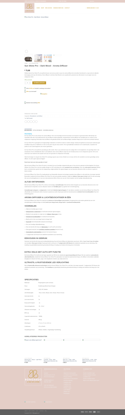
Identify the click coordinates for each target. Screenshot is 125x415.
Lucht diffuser (39, 116)
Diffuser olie (67, 391)
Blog (37, 410)
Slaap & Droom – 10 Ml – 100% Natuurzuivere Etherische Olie (89, 360)
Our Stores (32, 410)
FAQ (46, 410)
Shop (42, 7)
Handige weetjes (58, 7)
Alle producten (33, 63)
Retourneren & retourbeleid (71, 378)
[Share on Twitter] (28, 121)
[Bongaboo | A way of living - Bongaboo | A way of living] (29, 8)
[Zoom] (26, 51)
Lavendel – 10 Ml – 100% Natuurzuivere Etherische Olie (50, 360)
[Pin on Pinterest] (33, 121)
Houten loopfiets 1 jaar (89, 373)
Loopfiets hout (67, 386)
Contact (67, 7)
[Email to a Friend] (31, 121)
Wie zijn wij (48, 7)
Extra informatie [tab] (37, 130)
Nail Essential (29, 118)
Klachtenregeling (68, 380)
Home (38, 7)
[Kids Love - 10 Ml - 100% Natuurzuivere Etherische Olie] (72, 348)
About (26, 410)
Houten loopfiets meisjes (89, 375)
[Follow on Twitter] (98, 1)
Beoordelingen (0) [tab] (48, 130)
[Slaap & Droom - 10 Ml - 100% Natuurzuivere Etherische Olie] (91, 348)
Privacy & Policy (68, 376)
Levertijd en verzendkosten (70, 375)
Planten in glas (67, 388)
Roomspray (67, 393)
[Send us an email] (99, 1)
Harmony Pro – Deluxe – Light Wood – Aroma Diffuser (33, 360)
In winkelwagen (39, 82)
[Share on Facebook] (26, 121)
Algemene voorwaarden (70, 373)
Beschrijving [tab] (28, 130)
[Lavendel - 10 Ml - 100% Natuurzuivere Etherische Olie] (53, 348)
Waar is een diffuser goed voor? (91, 380)
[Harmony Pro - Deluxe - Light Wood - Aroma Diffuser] (33, 348)
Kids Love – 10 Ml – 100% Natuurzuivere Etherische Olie (70, 360)
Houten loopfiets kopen (89, 378)
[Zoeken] (83, 7)
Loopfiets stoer (67, 382)
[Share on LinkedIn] (36, 121)
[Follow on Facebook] (95, 1)
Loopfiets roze (67, 384)
